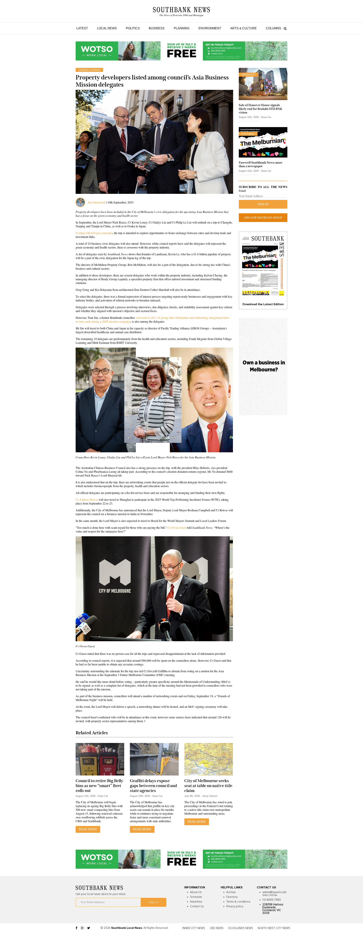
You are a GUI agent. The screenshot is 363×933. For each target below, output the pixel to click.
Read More (88, 829)
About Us (196, 892)
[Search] (284, 28)
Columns (273, 28)
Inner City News (193, 928)
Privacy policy (234, 906)
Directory (232, 897)
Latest (82, 28)
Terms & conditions (238, 901)
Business (156, 28)
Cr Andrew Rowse (87, 499)
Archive (231, 892)
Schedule (196, 897)
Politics (133, 28)
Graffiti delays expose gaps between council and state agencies (153, 785)
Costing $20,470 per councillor (94, 233)
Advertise (196, 901)
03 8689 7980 (271, 899)
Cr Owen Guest (176, 527)
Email (242, 190)
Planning (181, 28)
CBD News (216, 928)
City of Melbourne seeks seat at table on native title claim (208, 785)
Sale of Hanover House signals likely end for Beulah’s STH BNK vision (260, 108)
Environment (210, 28)
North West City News (274, 928)
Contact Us (197, 906)
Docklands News (240, 928)
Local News (107, 28)
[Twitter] (88, 928)
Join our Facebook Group (263, 218)
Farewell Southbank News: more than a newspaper (260, 164)
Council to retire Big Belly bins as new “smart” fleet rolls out (99, 785)
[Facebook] (76, 928)
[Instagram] (82, 928)
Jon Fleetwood (96, 202)
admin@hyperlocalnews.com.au (274, 894)
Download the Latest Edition (263, 304)
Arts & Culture (243, 28)
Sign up (263, 204)
